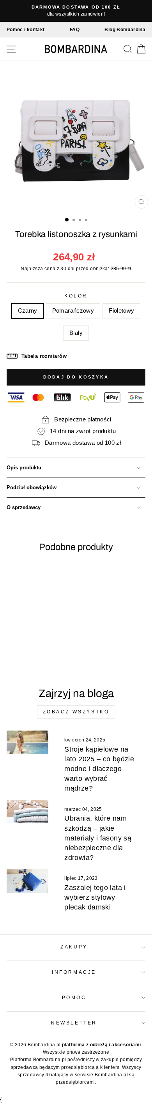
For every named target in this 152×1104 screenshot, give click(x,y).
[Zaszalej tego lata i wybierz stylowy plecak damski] (27, 880)
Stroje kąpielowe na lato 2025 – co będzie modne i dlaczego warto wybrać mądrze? (99, 769)
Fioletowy (121, 311)
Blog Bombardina (124, 29)
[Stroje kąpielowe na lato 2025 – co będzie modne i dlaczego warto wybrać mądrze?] (27, 742)
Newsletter (74, 1022)
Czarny (27, 311)
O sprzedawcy (24, 507)
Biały (76, 333)
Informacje (74, 972)
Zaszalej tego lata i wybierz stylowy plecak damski (94, 897)
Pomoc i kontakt (26, 29)
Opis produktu (24, 468)
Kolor (76, 295)
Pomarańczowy (73, 311)
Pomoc (74, 997)
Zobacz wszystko (76, 712)
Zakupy (73, 946)
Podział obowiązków (32, 487)
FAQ (75, 29)
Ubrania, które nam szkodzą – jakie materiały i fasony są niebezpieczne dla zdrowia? (97, 838)
